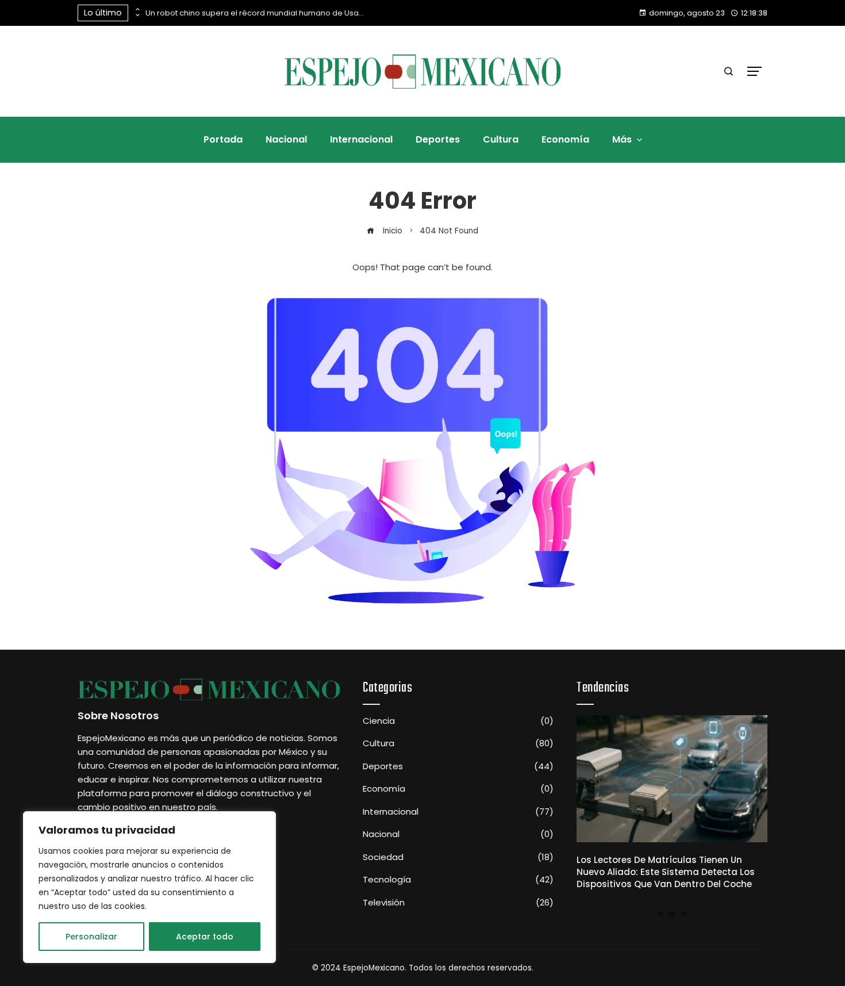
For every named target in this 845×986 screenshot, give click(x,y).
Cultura (458, 743)
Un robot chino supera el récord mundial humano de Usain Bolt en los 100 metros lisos (254, 13)
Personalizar (91, 936)
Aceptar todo (204, 936)
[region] (149, 887)
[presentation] (137, 10)
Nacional (458, 834)
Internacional (458, 812)
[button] (660, 914)
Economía (458, 789)
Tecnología (458, 879)
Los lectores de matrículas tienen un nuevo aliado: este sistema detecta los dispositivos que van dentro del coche (666, 872)
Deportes (458, 766)
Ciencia (458, 721)
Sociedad (458, 857)
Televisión (458, 902)
